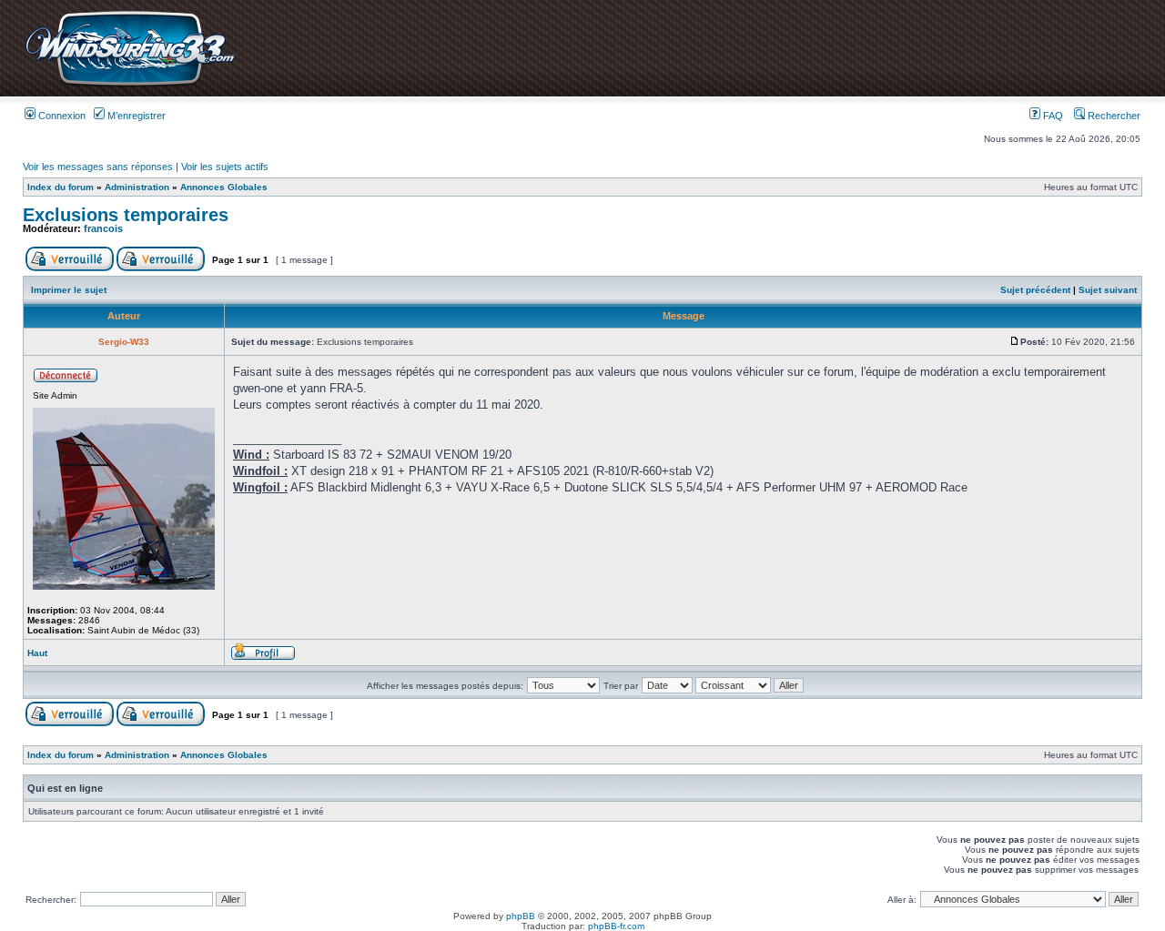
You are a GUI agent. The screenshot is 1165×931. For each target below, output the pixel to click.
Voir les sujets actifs (224, 166)
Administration (137, 187)
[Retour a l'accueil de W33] (130, 86)
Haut (37, 653)
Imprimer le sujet (68, 290)
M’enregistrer (135, 115)
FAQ (1051, 115)
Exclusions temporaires (125, 215)
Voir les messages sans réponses (98, 166)
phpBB (520, 916)
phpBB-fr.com (616, 926)
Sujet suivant (1108, 290)
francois (103, 228)
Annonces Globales (224, 187)
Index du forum (60, 187)
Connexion (60, 115)
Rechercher (1112, 115)
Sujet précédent (1035, 290)
